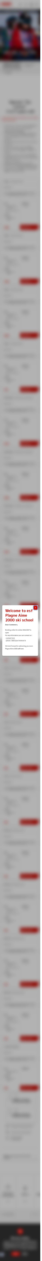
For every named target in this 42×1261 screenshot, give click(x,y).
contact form (10, 638)
